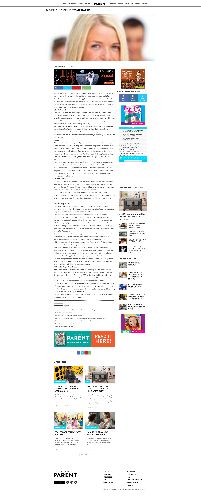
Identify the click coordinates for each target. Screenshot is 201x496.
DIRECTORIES (107, 477)
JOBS (129, 477)
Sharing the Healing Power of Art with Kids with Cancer (66, 388)
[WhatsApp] (89, 352)
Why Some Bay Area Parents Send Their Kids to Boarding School (136, 276)
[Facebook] (78, 352)
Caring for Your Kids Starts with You (137, 240)
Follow (133, 94)
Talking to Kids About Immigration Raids (97, 433)
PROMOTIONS (107, 482)
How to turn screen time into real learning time (136, 226)
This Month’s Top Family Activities (135, 286)
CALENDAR (106, 474)
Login (144, 489)
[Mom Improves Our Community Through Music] (123, 307)
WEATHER (130, 485)
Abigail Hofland (58, 449)
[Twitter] (82, 352)
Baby (87, 382)
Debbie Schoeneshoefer (60, 66)
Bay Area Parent (113, 489)
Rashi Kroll (89, 407)
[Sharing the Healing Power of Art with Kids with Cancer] (68, 374)
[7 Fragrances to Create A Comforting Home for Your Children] (123, 249)
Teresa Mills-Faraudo (91, 449)
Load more (84, 455)
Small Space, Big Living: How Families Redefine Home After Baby (98, 388)
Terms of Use (133, 489)
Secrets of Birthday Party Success (68, 433)
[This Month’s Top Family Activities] (123, 287)
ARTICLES (106, 471)
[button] (154, 3)
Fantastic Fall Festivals (134, 264)
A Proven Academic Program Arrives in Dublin (136, 233)
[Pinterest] (86, 352)
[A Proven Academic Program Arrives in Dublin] (123, 234)
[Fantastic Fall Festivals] (123, 265)
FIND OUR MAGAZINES (135, 480)
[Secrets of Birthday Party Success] (68, 420)
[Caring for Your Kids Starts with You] (123, 241)
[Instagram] (71, 482)
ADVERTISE (131, 471)
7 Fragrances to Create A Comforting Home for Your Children (137, 249)
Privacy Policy (139, 489)
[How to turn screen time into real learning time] (123, 226)
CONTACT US (131, 474)
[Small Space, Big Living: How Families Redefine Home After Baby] (100, 374)
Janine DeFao (58, 405)
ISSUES (105, 480)
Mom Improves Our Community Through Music (136, 307)
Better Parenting (60, 382)
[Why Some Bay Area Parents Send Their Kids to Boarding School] (123, 275)
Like (123, 94)
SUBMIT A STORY (133, 482)
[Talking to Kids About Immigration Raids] (100, 420)
